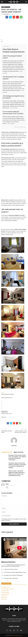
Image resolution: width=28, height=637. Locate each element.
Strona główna (4, 5)
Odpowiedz (7, 488)
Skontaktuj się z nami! (16, 621)
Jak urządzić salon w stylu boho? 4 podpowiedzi (13, 575)
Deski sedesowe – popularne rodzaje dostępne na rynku (15, 572)
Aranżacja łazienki (5, 594)
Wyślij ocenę (4, 411)
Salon (9, 5)
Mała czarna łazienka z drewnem (11, 569)
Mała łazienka (4, 597)
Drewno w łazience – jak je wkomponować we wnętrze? (20, 431)
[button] (26, 2)
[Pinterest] (17, 630)
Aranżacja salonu (5, 590)
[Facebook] (7, 630)
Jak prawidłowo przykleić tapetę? (6, 431)
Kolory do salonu (14, 5)
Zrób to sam (3, 599)
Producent (5, 14)
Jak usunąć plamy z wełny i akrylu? (11, 578)
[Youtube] (21, 630)
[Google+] (10, 630)
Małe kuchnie (4, 595)
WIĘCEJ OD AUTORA (18, 452)
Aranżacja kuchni (5, 587)
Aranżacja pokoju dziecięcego (7, 588)
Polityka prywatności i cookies (17, 635)
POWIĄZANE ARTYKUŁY (6, 452)
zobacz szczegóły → (14, 107)
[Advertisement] (14, 184)
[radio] (15, 401)
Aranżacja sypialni (5, 592)
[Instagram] (14, 630)
